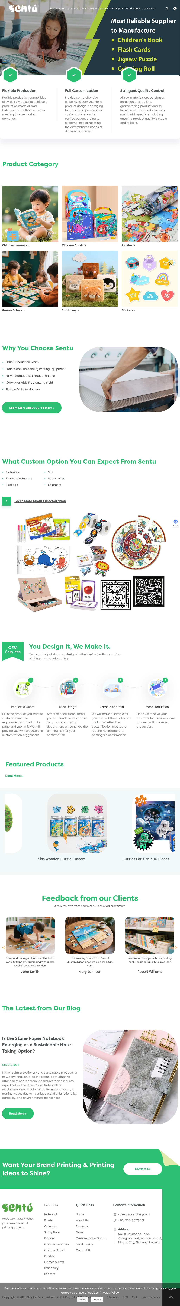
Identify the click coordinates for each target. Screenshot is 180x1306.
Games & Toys (54, 1262)
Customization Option (111, 8)
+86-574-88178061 (131, 1220)
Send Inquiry (133, 8)
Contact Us (149, 8)
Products (79, 8)
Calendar (50, 1226)
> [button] (176, 947)
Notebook (51, 1214)
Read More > (14, 776)
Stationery (51, 1268)
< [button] (3, 947)
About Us (64, 8)
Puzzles (49, 1256)
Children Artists (54, 1250)
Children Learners (56, 1244)
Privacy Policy (109, 1293)
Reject (82, 1299)
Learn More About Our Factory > (31, 408)
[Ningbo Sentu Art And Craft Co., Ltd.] (23, 8)
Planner (49, 1238)
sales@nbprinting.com (134, 1214)
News (91, 8)
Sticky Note (52, 1232)
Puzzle (48, 1220)
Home (54, 8)
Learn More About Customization (40, 501)
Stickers (49, 1274)
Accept (97, 1299)
